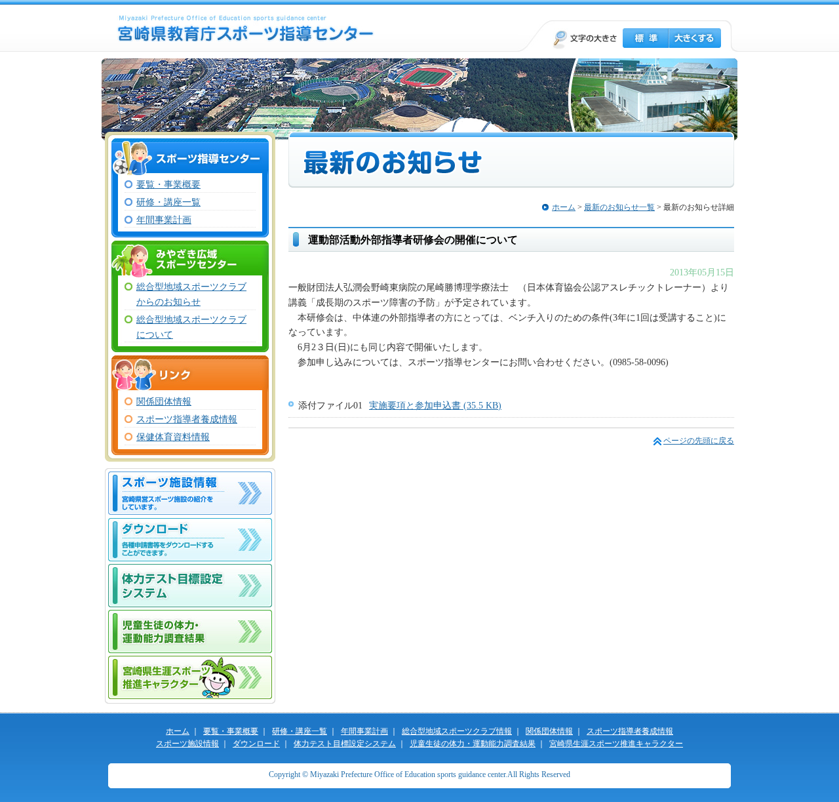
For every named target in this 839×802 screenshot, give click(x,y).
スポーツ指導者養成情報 (186, 419)
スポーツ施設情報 (187, 743)
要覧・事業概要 (168, 184)
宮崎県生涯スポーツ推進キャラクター (190, 677)
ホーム (564, 207)
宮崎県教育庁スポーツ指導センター (245, 28)
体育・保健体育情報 (190, 489)
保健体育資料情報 (173, 436)
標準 (646, 38)
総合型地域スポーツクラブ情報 (457, 731)
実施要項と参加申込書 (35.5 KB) (435, 405)
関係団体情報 (163, 401)
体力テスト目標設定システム (190, 585)
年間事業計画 (163, 219)
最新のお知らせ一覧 (619, 207)
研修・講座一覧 (168, 202)
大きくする (695, 38)
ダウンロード (190, 539)
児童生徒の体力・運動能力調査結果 (190, 631)
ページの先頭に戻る (698, 440)
